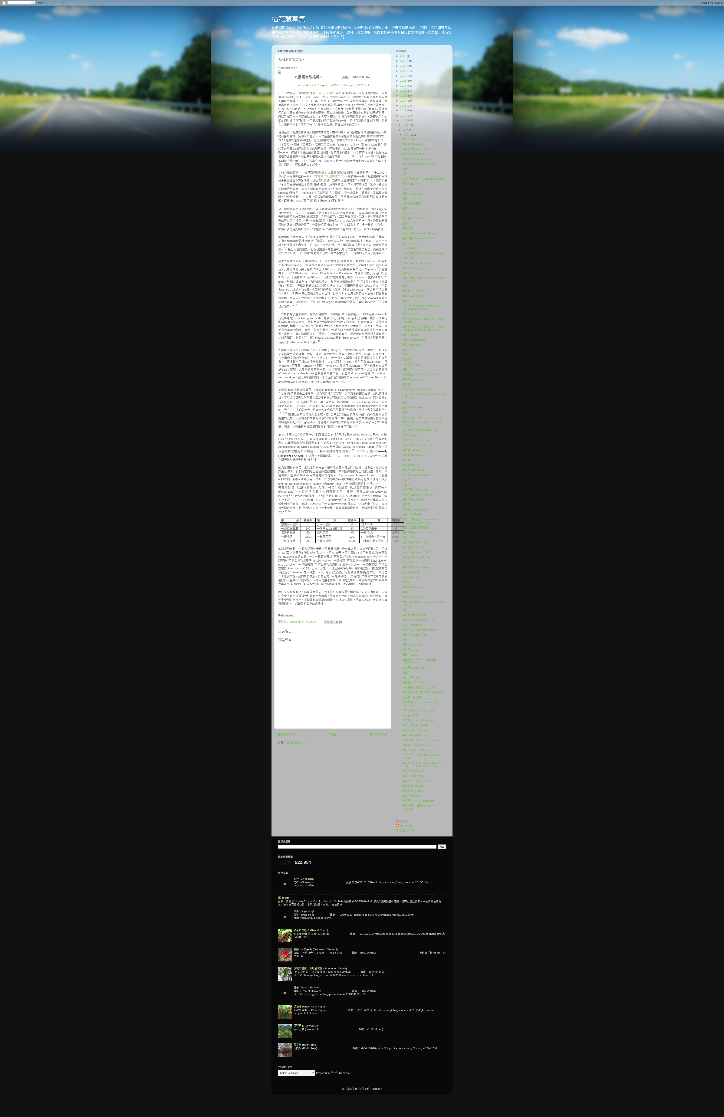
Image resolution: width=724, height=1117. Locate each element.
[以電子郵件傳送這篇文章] (326, 622)
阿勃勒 (406, 384)
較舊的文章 (378, 735)
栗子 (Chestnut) (411, 344)
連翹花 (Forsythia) (413, 379)
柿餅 (405, 412)
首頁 (332, 735)
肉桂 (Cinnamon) (304, 878)
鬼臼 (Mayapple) (412, 417)
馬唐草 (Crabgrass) (413, 455)
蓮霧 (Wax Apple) (412, 407)
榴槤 (405, 592)
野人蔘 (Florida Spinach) (417, 475)
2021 (403, 80)
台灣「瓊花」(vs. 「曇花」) (417, 552)
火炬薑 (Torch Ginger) (415, 509)
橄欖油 (406, 301)
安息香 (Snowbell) (413, 790)
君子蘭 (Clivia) (410, 649)
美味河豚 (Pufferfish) (414, 489)
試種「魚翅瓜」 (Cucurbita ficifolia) (423, 178)
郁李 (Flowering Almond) (417, 750)
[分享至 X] (333, 622)
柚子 (405, 402)
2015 (403, 110)
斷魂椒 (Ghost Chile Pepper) (310, 1006)
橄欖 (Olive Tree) (412, 273)
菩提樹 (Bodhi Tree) (305, 1044)
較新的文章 (287, 735)
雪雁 (405, 354)
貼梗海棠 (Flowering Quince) (419, 238)
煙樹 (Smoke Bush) (413, 597)
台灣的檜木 (409, 248)
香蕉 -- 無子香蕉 (412, 514)
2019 (403, 90)
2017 (403, 100)
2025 (403, 61)
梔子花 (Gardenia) (413, 547)
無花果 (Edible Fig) (413, 667)
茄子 (405, 208)
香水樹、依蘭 (410, 715)
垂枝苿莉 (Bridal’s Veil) (415, 542)
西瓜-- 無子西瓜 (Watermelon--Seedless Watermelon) (420, 521)
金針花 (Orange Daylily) (416, 139)
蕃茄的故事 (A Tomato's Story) (420, 374)
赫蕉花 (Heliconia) (413, 469)
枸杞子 (406, 639)
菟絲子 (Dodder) (412, 624)
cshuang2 (406, 825)
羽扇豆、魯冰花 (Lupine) (417, 450)
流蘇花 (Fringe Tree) (414, 268)
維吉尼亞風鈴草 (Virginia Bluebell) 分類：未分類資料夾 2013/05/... (424, 764)
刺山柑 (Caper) (411, 334)
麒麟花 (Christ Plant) (414, 634)
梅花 (405, 349)
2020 (403, 85)
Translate (344, 1073)
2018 (403, 95)
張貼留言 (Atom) (296, 742)
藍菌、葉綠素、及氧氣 (415, 725)
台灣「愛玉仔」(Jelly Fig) (417, 389)
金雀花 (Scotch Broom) (416, 440)
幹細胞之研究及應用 (414, 291)
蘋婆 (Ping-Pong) (304, 911)
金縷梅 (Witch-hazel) (414, 730)
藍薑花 (406, 504)
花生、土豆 (409, 537)
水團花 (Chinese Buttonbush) (419, 629)
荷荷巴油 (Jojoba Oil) (306, 1025)
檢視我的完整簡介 (406, 830)
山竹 (405, 610)
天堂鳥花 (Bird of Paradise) (418, 720)
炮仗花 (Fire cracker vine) (417, 532)
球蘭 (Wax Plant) (412, 795)
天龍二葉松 (409, 258)
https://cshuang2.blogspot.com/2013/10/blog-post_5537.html (333, 85)
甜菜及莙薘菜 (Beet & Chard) (311, 930)
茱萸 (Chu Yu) (410, 183)
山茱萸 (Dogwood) (413, 144)
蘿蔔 (405, 198)
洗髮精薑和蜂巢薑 (412, 499)
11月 (406, 129)
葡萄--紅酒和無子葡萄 (415, 527)
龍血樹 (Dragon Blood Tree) (419, 620)
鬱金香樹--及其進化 (413, 785)
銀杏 (405, 173)
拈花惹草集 (288, 19)
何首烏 (406, 460)
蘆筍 (405, 223)
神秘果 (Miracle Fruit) (415, 149)
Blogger (376, 1088)
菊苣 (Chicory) (410, 677)
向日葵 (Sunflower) (413, 682)
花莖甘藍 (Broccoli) (413, 218)
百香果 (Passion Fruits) (416, 557)
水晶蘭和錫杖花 (411, 465)
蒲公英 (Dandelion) (413, 614)
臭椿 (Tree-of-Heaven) (307, 987)
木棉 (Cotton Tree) (413, 435)
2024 (403, 65)
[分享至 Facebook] (337, 622)
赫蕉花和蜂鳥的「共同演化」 (419, 494)
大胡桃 (406, 359)
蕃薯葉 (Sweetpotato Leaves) (419, 164)
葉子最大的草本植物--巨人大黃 (420, 430)
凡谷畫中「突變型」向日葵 (418, 687)
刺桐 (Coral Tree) (412, 775)
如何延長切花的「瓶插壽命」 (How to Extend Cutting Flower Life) (423, 328)
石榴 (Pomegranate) (414, 339)
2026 (403, 56)
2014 (403, 115)
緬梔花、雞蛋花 (411, 697)
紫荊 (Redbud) (411, 572)
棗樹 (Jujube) (410, 654)
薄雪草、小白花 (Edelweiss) (418, 800)
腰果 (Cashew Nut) (413, 213)
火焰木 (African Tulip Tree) (418, 710)
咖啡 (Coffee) (410, 313)
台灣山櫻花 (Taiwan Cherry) (419, 263)
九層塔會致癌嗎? (412, 203)
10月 (406, 134)
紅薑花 (406, 479)
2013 (403, 120)
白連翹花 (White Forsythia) (418, 745)
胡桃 (405, 369)
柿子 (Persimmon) (413, 154)
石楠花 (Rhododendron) (416, 445)
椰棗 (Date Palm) (412, 295)
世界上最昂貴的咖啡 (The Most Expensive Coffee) (420, 307)
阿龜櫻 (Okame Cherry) (416, 567)
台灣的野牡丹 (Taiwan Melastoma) (422, 253)
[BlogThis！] (330, 622)
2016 (403, 105)
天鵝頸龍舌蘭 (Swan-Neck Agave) (422, 740)
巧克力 (406, 582)
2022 (403, 75)
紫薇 (405, 672)
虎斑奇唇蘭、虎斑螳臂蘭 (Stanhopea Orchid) (320, 968)
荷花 (405, 188)
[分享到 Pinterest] (340, 622)
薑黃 (405, 168)
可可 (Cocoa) (410, 577)
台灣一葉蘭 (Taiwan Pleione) (419, 233)
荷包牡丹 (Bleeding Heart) (417, 781)
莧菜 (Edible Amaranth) (416, 159)
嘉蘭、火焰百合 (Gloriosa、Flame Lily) (317, 949)
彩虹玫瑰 (407, 562)
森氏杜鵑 (407, 228)
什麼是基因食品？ (412, 364)
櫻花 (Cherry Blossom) (415, 735)
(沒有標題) (284, 897)
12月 (406, 124)
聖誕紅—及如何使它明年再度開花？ (423, 692)
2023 (403, 71)
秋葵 (405, 286)
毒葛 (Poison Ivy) (412, 644)
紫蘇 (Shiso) (409, 243)
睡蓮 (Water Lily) (412, 193)
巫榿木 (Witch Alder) (414, 771)
